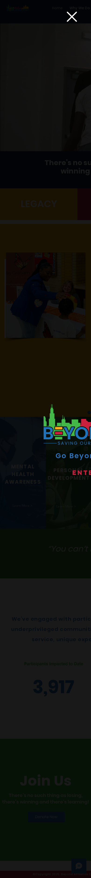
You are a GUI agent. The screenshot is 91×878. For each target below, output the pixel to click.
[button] (72, 17)
